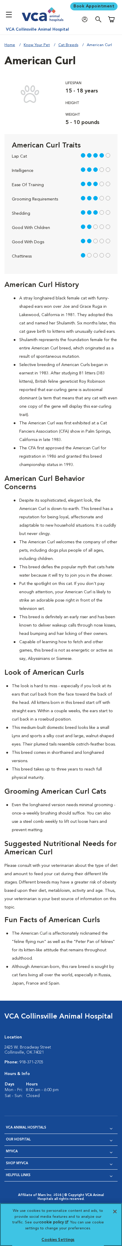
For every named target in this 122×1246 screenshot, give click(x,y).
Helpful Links (18, 1175)
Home (9, 45)
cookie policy (53, 1222)
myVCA (12, 1151)
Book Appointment (93, 6)
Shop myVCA (17, 1163)
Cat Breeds (68, 45)
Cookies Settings (57, 1240)
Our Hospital (18, 1139)
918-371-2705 (31, 1062)
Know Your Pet (37, 45)
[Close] (114, 1211)
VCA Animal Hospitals (26, 1127)
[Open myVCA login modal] (86, 19)
